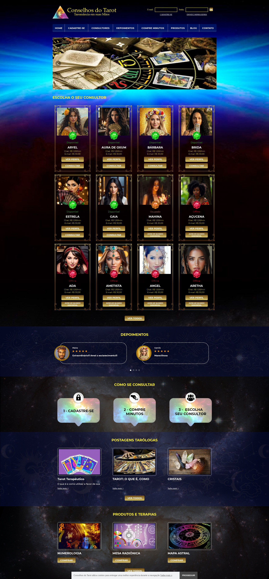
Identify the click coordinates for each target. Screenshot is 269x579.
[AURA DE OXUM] (114, 121)
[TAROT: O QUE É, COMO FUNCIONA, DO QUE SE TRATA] (134, 462)
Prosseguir (188, 575)
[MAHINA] (155, 190)
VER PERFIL (73, 159)
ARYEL (73, 147)
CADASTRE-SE (166, 14)
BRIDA (196, 147)
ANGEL (155, 285)
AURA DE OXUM (114, 147)
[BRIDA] (196, 121)
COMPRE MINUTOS (153, 28)
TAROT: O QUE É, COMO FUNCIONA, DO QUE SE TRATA (131, 479)
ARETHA (196, 285)
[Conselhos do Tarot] (84, 12)
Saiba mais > (63, 488)
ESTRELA (72, 216)
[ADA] (72, 260)
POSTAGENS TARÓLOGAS (135, 440)
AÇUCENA (196, 216)
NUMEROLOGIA (69, 553)
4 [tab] (139, 370)
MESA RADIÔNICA (126, 553)
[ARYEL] (72, 121)
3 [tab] (136, 370)
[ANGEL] (155, 260)
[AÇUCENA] (196, 190)
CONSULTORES (100, 28)
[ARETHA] (196, 260)
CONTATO (208, 28)
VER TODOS (134, 318)
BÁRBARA (155, 147)
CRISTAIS (174, 479)
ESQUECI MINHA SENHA (197, 14)
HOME (58, 28)
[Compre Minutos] (134, 409)
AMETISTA (114, 285)
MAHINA (155, 216)
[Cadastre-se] (78, 409)
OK (211, 9)
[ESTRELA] (72, 190)
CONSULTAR (72, 165)
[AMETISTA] (114, 260)
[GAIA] (114, 190)
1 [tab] (130, 370)
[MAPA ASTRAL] (189, 536)
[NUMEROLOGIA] (79, 536)
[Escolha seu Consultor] (190, 409)
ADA (72, 285)
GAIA (114, 216)
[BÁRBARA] (155, 121)
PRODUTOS (178, 28)
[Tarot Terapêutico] (79, 462)
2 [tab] (133, 370)
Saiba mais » (166, 575)
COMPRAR (66, 560)
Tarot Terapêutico (70, 479)
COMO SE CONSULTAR (134, 384)
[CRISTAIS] (189, 462)
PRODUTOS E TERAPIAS (134, 514)
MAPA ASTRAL (179, 553)
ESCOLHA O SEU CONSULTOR (79, 97)
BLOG (193, 28)
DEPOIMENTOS (125, 28)
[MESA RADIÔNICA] (134, 536)
